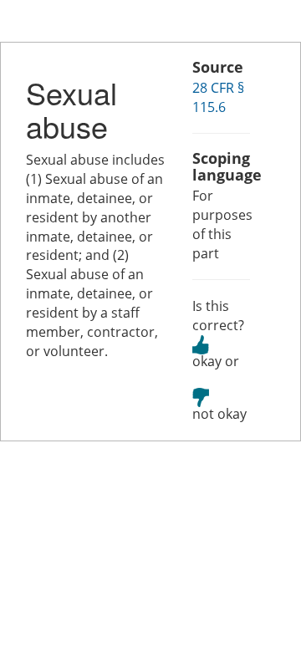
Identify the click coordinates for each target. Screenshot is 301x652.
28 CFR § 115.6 (218, 97)
